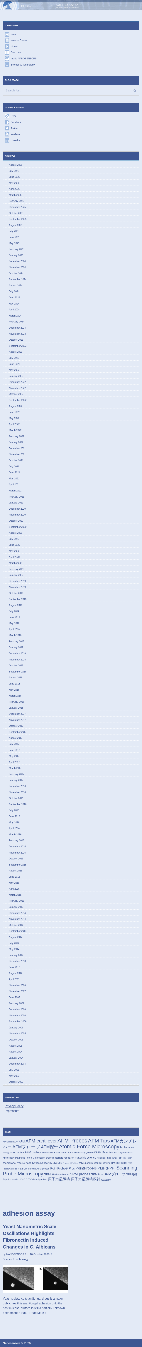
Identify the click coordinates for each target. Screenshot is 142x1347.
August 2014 (15, 937)
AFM (22, 1141)
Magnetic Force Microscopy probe (33, 1157)
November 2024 (17, 267)
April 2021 (14, 484)
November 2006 (17, 1015)
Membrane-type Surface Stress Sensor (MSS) (30, 1162)
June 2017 (14, 750)
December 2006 (17, 1009)
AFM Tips (99, 1141)
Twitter (14, 128)
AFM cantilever (41, 1140)
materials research (63, 1157)
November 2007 (17, 991)
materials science (85, 1157)
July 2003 (14, 1069)
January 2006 (16, 1027)
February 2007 (16, 1003)
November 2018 (17, 659)
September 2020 (17, 527)
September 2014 (17, 931)
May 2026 (14, 183)
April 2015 (14, 888)
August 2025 (15, 225)
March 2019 (15, 635)
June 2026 (14, 176)
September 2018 (17, 671)
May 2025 (14, 243)
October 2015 (16, 858)
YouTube (15, 134)
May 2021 (14, 478)
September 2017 (17, 732)
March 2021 (15, 490)
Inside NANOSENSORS (24, 58)
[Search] (135, 90)
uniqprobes (41, 1179)
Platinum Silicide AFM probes (34, 1168)
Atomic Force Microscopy (89, 1146)
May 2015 (14, 882)
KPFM (97, 1152)
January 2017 (16, 780)
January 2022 (16, 442)
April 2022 (14, 424)
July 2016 (14, 810)
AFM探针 (49, 1146)
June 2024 (14, 297)
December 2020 (17, 508)
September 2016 (17, 804)
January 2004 (16, 1057)
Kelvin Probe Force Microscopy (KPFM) (74, 1152)
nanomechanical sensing (98, 1163)
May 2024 (14, 303)
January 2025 (16, 255)
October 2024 (16, 273)
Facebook (16, 122)
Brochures (16, 52)
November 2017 (17, 720)
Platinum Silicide (10, 1169)
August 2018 (15, 677)
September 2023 (17, 345)
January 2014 (16, 955)
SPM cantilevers (60, 1174)
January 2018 (16, 707)
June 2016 (14, 816)
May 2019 (14, 623)
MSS (81, 1162)
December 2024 (17, 261)
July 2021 (14, 466)
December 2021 (17, 448)
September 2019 (17, 599)
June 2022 (14, 412)
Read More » (37, 1312)
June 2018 (14, 683)
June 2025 (14, 237)
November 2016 (17, 792)
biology (125, 1147)
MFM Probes (63, 1163)
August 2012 (15, 973)
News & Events (19, 40)
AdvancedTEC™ (10, 1142)
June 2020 (14, 544)
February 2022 (16, 436)
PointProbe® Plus (62, 1168)
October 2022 (16, 394)
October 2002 (16, 1081)
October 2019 (16, 593)
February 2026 (16, 201)
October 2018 (16, 665)
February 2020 (16, 569)
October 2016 (16, 798)
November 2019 (17, 587)
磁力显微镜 (106, 1180)
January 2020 (16, 575)
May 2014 (14, 949)
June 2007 (14, 997)
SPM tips (97, 1174)
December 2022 (17, 382)
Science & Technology (23, 64)
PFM (130, 1163)
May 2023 (14, 370)
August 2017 (15, 738)
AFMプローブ (26, 1146)
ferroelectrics (47, 1153)
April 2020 (14, 557)
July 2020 (14, 539)
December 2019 (17, 581)
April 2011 (14, 979)
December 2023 (17, 327)
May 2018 (14, 689)
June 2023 (14, 364)
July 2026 (14, 171)
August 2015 (15, 870)
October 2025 (16, 213)
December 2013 (17, 961)
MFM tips (74, 1163)
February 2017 (16, 774)
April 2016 (14, 828)
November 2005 (17, 1033)
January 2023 (16, 376)
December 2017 (17, 713)
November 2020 (17, 514)
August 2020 (15, 532)
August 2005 (15, 1045)
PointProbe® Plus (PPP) (96, 1168)
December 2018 (17, 653)
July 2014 (14, 943)
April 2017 (14, 762)
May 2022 (14, 418)
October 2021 (16, 460)
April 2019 (14, 629)
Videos (14, 46)
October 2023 (16, 339)
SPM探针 (132, 1174)
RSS (13, 116)
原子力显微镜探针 (85, 1179)
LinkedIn (15, 140)
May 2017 (14, 756)
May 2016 (14, 822)
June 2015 (14, 876)
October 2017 (16, 725)
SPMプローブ (114, 1174)
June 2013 (14, 967)
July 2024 (14, 291)
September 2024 (17, 279)
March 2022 (15, 430)
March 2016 (15, 834)
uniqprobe (27, 1179)
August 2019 (15, 605)
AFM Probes (72, 1140)
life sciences (109, 1152)
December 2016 (17, 786)
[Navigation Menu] (134, 5)
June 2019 (14, 617)
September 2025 (17, 219)
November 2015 (17, 852)
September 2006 (17, 1021)
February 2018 (16, 701)
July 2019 (14, 611)
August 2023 (15, 351)
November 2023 (17, 333)
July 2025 (14, 231)
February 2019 (16, 641)
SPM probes (80, 1174)
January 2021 (16, 502)
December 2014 (17, 913)
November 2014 (17, 919)
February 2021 (16, 496)
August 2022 (15, 406)
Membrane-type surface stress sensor (114, 1158)
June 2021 (14, 472)
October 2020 (16, 520)
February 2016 (16, 840)
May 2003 (14, 1076)
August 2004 (15, 1051)
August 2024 (15, 285)
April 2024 (14, 309)
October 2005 (16, 1039)
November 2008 (17, 985)
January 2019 (16, 647)
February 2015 (16, 900)
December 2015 (17, 846)
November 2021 (17, 454)
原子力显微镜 (59, 1179)
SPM (47, 1174)
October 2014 (16, 925)
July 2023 (14, 358)
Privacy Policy (14, 1106)
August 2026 (15, 164)
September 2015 (17, 864)
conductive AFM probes (25, 1152)
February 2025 (16, 249)
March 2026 (15, 195)
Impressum (12, 1110)
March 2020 (15, 563)
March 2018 (15, 695)
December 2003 (17, 1063)
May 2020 (14, 551)
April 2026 (14, 189)
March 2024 (15, 315)
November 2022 (17, 388)
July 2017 (14, 744)
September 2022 (17, 400)
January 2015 (16, 907)
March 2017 (15, 768)
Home (14, 34)
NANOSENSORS (119, 1163)
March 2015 (15, 894)
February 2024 (16, 321)
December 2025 (17, 207)
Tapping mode (10, 1179)
